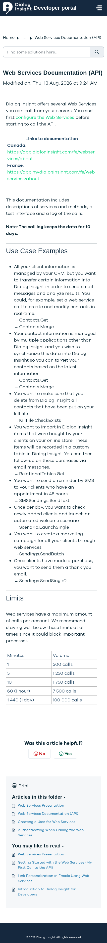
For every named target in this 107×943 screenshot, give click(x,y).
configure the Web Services (45, 117)
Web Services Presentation (41, 805)
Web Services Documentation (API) (48, 814)
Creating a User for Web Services (46, 822)
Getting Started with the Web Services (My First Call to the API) (55, 864)
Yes (68, 753)
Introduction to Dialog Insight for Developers (47, 891)
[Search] (97, 52)
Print (23, 785)
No (42, 753)
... (24, 37)
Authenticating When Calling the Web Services (51, 832)
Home (8, 37)
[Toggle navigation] (99, 7)
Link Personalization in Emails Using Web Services (53, 878)
